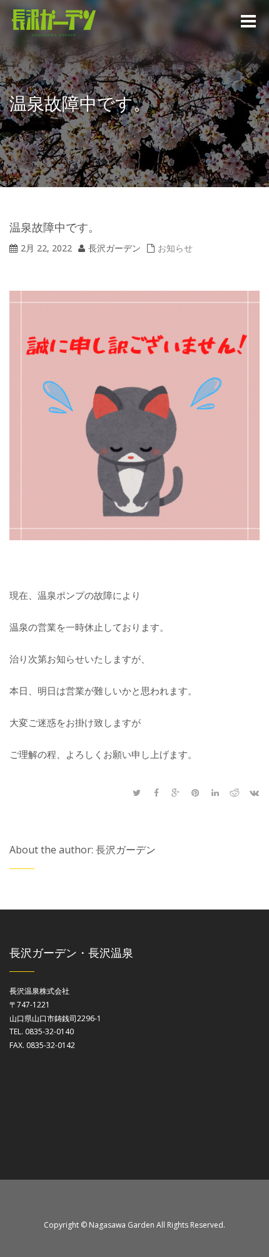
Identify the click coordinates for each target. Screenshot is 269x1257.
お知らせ (175, 248)
